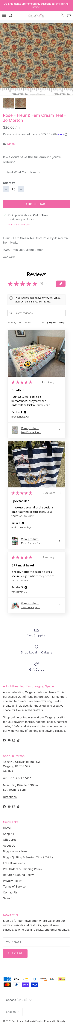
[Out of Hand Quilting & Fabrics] (36, 15)
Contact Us (10, 892)
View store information (19, 224)
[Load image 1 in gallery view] (36, 59)
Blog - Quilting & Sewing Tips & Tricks (28, 857)
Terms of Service (14, 886)
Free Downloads (14, 863)
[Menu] (4, 15)
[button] (46, 283)
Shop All (8, 834)
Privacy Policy (12, 880)
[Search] (12, 15)
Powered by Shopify (54, 1021)
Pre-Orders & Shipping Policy (22, 869)
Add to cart (36, 204)
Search (7, 898)
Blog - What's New (15, 851)
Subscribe (15, 953)
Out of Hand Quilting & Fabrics (27, 1021)
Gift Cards (9, 839)
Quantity (9, 183)
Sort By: (45, 322)
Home (7, 828)
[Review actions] (60, 381)
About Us (9, 845)
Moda (11, 144)
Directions (10, 797)
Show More (43, 405)
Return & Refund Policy (18, 875)
